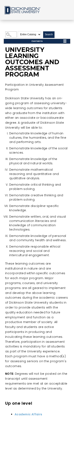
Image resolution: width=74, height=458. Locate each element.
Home (22, 10)
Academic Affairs (28, 414)
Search (49, 34)
